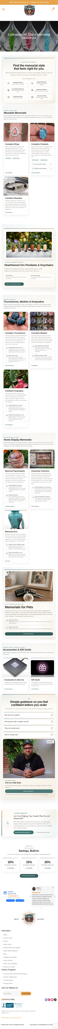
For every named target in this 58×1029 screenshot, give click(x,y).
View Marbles (35, 365)
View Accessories (9, 689)
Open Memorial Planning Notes (23, 832)
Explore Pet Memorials (29, 633)
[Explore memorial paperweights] (16, 459)
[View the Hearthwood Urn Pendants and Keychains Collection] (29, 245)
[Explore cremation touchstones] (16, 321)
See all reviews (10, 900)
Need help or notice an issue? (11, 1018)
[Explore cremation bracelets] (16, 186)
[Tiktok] (55, 999)
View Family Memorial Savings (28, 875)
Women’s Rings (16, 158)
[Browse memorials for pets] (29, 586)
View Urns (8, 561)
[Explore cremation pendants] (42, 132)
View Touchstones (10, 365)
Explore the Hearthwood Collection (14, 284)
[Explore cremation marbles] (42, 321)
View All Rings (9, 172)
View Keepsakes (9, 424)
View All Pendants (36, 172)
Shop (24, 914)
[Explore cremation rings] (16, 132)
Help (32, 919)
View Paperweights (10, 506)
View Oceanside (35, 506)
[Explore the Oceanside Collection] (42, 459)
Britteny (38, 888)
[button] (4, 9)
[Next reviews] (55, 896)
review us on (19, 900)
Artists (25, 919)
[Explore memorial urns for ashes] (16, 519)
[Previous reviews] (30, 896)
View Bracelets (9, 212)
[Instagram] (49, 999)
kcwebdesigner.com (43, 1024)
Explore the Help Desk (29, 791)
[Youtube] (52, 999)
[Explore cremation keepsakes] (16, 379)
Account (40, 919)
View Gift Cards (35, 689)
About (16, 919)
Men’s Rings (8, 158)
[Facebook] (46, 999)
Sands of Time (12, 893)
